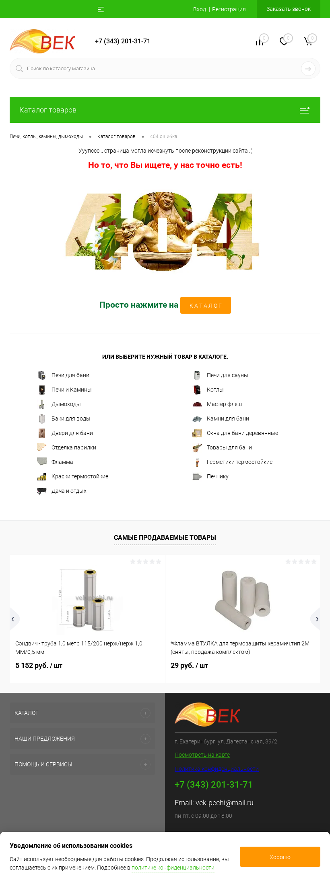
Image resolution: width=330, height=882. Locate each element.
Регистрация (229, 9)
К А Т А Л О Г (206, 305)
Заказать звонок (288, 9)
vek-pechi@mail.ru (225, 802)
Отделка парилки (74, 447)
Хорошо (280, 857)
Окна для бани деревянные (242, 433)
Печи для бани (70, 375)
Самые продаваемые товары (165, 537)
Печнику (218, 476)
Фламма (62, 462)
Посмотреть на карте (202, 754)
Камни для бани (228, 418)
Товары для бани (229, 447)
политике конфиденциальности (173, 867)
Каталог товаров (47, 110)
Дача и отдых (69, 491)
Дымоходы (66, 404)
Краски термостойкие (80, 476)
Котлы (215, 389)
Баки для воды (71, 418)
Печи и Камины (72, 389)
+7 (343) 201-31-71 (123, 41)
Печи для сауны (227, 375)
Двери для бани (72, 433)
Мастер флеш (224, 404)
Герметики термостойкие (239, 462)
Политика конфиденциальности (217, 769)
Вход (199, 9)
